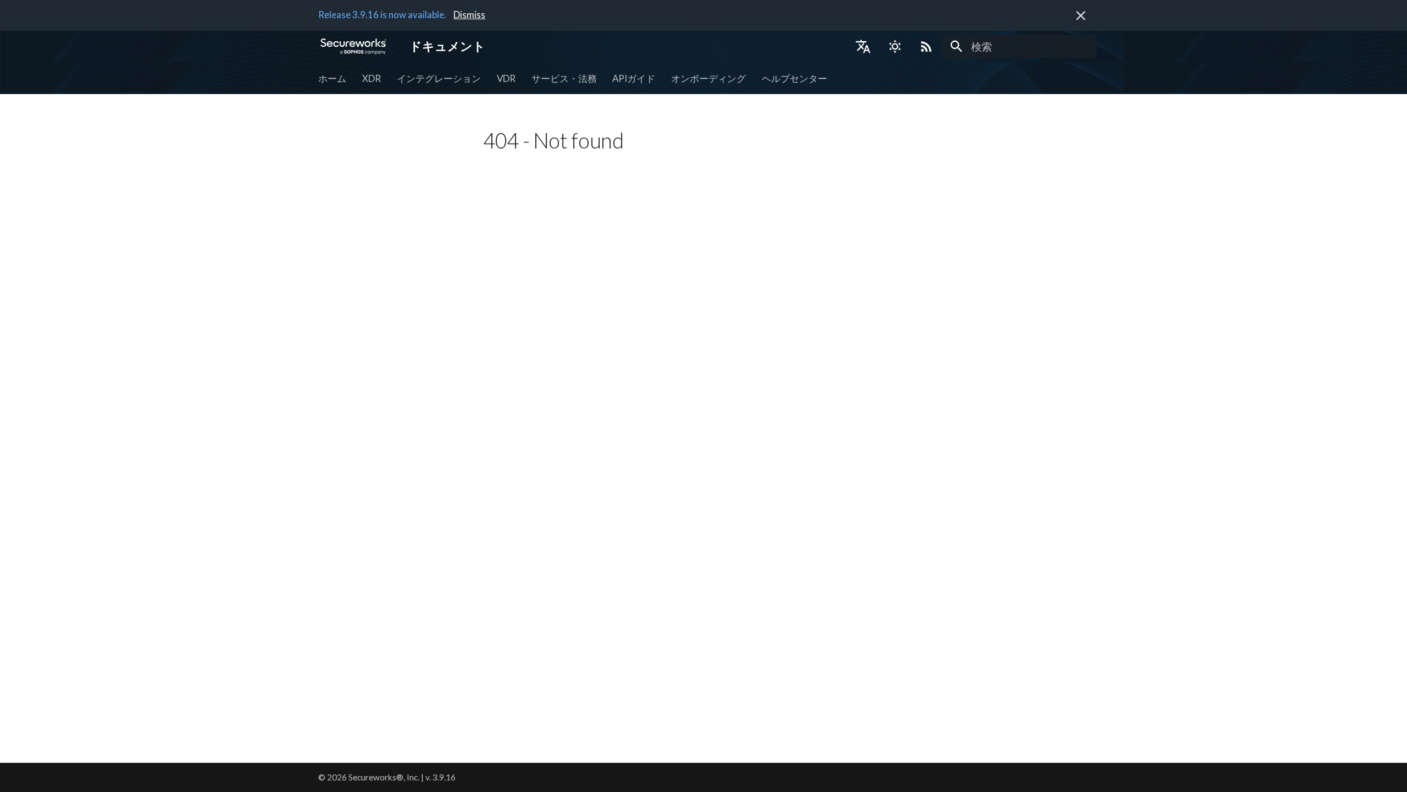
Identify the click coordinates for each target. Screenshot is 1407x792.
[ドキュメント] (353, 46)
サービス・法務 (563, 78)
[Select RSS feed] (926, 46)
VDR (506, 78)
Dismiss (469, 14)
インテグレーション (439, 78)
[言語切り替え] (863, 46)
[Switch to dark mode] (895, 46)
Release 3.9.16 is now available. (382, 14)
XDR (371, 78)
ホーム (332, 78)
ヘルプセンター (794, 78)
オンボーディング (708, 78)
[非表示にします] (1081, 16)
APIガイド (633, 78)
